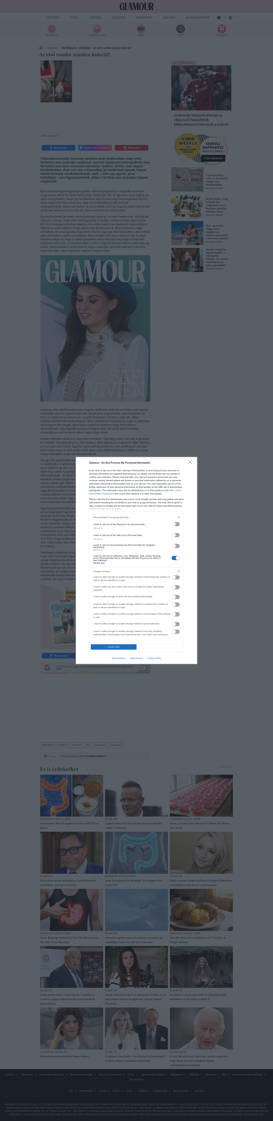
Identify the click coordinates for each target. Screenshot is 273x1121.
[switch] (176, 524)
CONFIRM (114, 647)
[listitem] (136, 517)
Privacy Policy (154, 658)
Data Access (136, 658)
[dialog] (136, 560)
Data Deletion (118, 658)
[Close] (191, 463)
